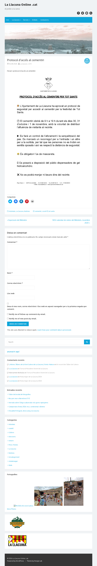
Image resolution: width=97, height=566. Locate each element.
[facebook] (78, 13)
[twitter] (82, 13)
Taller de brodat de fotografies (20, 394)
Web (10, 465)
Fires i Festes (13, 445)
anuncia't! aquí (13, 352)
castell (11, 428)
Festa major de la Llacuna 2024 (31, 377)
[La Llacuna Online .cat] (48, 39)
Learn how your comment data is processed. (54, 330)
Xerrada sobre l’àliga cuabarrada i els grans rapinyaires (28, 403)
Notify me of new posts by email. (22, 319)
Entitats (34, 20)
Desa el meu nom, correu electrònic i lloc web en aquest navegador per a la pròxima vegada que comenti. (46, 307)
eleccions (12, 437)
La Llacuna (15, 20)
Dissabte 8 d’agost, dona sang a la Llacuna (24, 411)
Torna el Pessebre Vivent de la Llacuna (34, 369)
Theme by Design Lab (34, 561)
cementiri (38, 211)
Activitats (12, 211)
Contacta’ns (44, 20)
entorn (11, 441)
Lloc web (10, 293)
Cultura (11, 432)
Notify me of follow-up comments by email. (27, 314)
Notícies (27, 211)
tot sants (51, 211)
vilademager (13, 461)
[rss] (90, 13)
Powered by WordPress (15, 561)
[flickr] (86, 13)
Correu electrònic (15, 283)
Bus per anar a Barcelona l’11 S (19, 398)
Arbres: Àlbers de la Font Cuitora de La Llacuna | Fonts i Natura (32, 364)
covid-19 (45, 211)
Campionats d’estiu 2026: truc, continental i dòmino (27, 407)
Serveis (26, 20)
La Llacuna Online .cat (21, 4)
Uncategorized (14, 457)
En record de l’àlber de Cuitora (67, 364)
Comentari (12, 242)
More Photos (11, 509)
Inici (7, 20)
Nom (10, 273)
